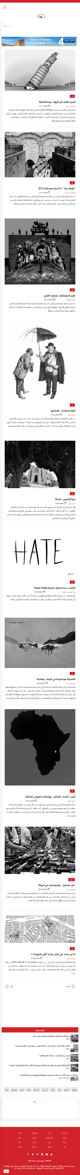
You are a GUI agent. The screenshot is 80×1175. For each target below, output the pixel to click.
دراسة (67, 1067)
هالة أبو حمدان (70, 192)
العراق (19, 1132)
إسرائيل (74, 1089)
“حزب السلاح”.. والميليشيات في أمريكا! (56, 884)
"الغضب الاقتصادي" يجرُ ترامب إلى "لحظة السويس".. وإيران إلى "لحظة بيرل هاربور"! (42, 1045)
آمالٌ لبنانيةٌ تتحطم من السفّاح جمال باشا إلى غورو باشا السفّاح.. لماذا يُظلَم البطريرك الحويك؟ (39, 1065)
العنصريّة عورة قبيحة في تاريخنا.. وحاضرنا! (56, 678)
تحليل (71, 879)
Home (5, 26)
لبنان (6, 1089)
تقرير (49, 1142)
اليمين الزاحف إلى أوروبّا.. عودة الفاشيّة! (57, 101)
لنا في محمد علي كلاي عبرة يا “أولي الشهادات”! (53, 953)
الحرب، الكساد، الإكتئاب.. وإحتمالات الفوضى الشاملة (50, 796)
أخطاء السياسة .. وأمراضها (63, 410)
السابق (68, 986)
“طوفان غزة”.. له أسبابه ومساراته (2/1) (57, 188)
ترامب (53, 1089)
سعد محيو (71, 503)
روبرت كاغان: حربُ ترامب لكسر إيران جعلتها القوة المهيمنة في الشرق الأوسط (45, 1074)
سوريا (22, 1089)
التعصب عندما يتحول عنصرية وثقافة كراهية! (54, 587)
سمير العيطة (70, 299)
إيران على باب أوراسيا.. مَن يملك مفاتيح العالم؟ (54, 1055)
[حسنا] (77, 1169)
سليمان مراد (71, 106)
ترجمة (60, 1077)
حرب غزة (45, 1089)
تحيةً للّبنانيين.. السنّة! (65, 499)
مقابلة (50, 1146)
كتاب (64, 1146)
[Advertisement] (40, 1014)
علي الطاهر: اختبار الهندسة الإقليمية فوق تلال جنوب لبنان (51, 1035)
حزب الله (36, 1089)
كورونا (19, 1146)
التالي (11, 986)
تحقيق (34, 1137)
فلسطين (14, 1089)
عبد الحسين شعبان (68, 591)
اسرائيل (66, 1089)
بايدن (59, 1089)
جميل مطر (71, 414)
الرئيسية (64, 1132)
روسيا (29, 1089)
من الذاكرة (34, 1146)
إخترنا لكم (66, 1077)
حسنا (6, 1171)
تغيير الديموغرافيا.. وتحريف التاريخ (59, 295)
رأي (72, 96)
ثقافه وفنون (49, 1137)
